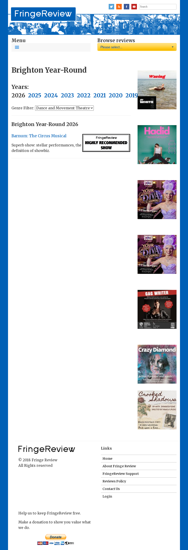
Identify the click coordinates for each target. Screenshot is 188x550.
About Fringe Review (119, 466)
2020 (116, 95)
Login (107, 496)
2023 (67, 95)
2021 (99, 95)
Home (107, 458)
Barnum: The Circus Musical (38, 135)
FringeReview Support (120, 474)
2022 (84, 95)
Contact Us (111, 489)
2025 (34, 95)
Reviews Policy (114, 481)
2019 (131, 95)
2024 (51, 95)
